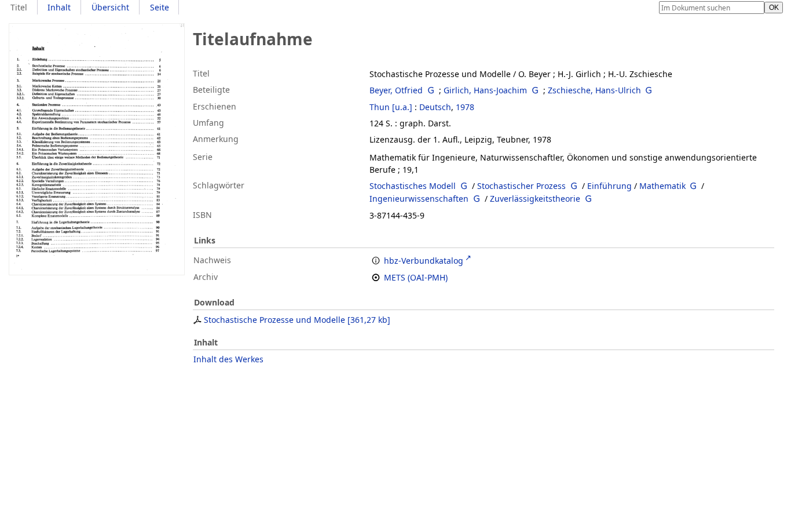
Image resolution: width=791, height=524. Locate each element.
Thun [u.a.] (390, 106)
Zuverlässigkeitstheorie (535, 198)
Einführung (609, 185)
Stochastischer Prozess (521, 185)
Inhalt (59, 7)
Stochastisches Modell (412, 185)
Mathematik (662, 185)
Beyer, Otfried (396, 90)
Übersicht (110, 7)
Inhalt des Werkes (228, 359)
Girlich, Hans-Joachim (485, 90)
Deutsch (435, 106)
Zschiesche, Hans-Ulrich (594, 90)
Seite (159, 7)
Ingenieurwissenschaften (418, 198)
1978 (465, 106)
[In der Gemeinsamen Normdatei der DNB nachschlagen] (431, 90)
